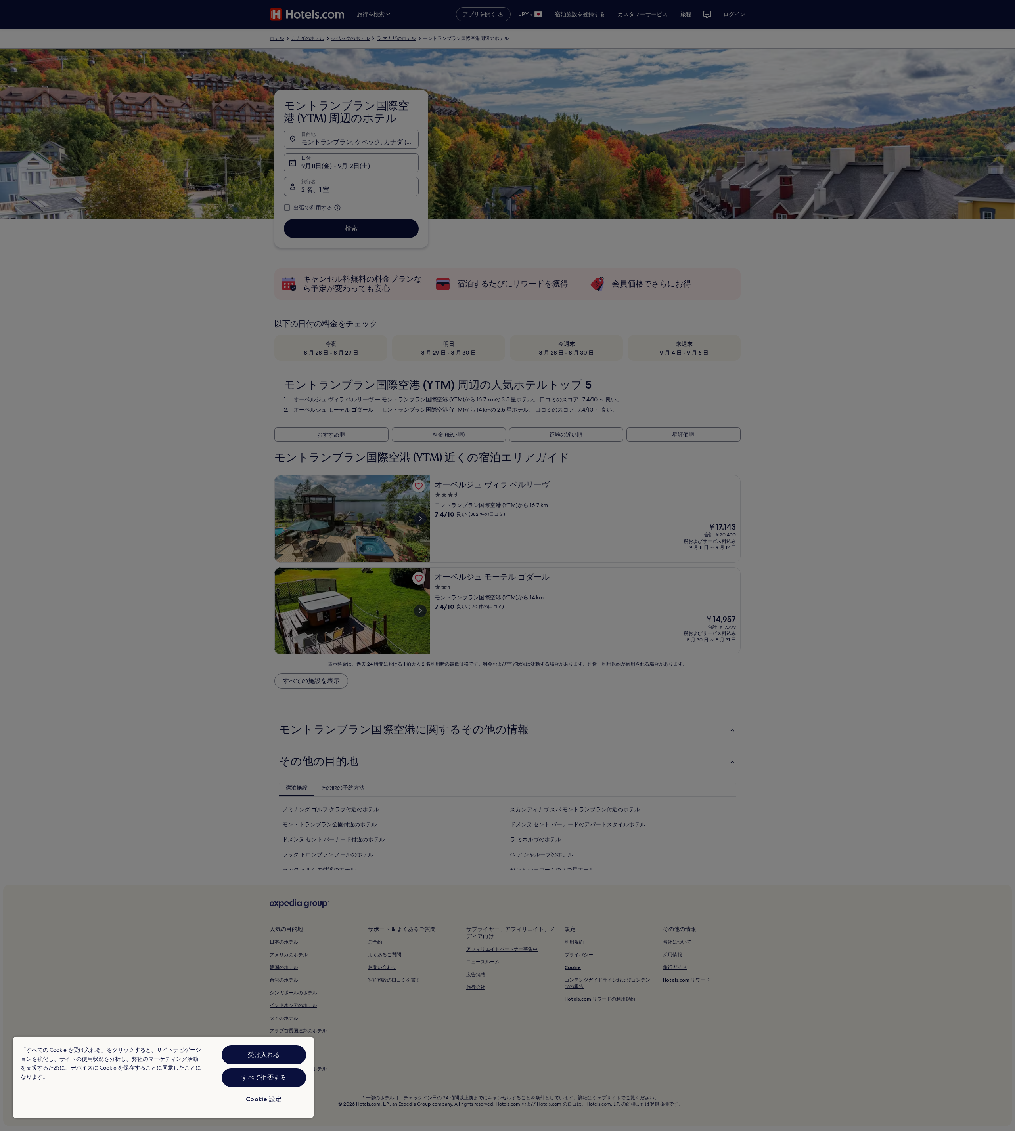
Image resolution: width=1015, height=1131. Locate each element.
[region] (163, 1077)
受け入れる (264, 1055)
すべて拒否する (263, 1077)
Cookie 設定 (264, 1099)
